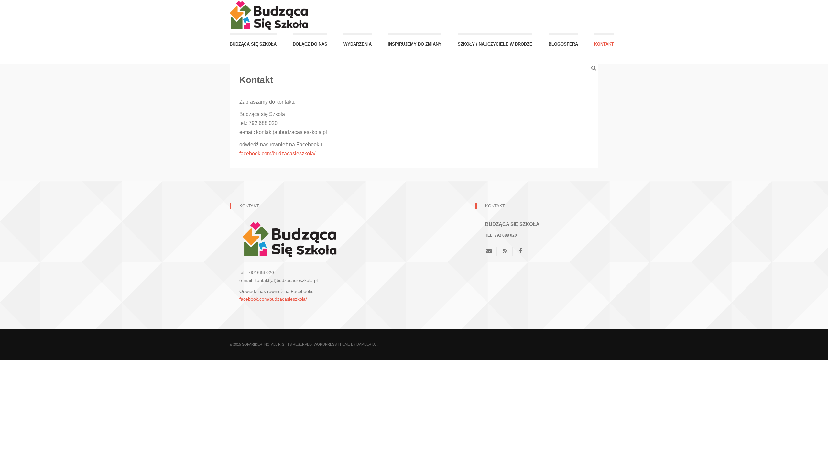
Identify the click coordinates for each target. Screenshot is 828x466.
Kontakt (604, 44)
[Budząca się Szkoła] (270, 16)
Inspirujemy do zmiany (414, 44)
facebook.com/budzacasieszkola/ (277, 153)
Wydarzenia (357, 44)
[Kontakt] (491, 251)
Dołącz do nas (310, 44)
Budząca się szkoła (253, 44)
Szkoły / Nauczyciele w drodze (495, 44)
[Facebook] (520, 251)
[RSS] (505, 251)
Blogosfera (563, 44)
